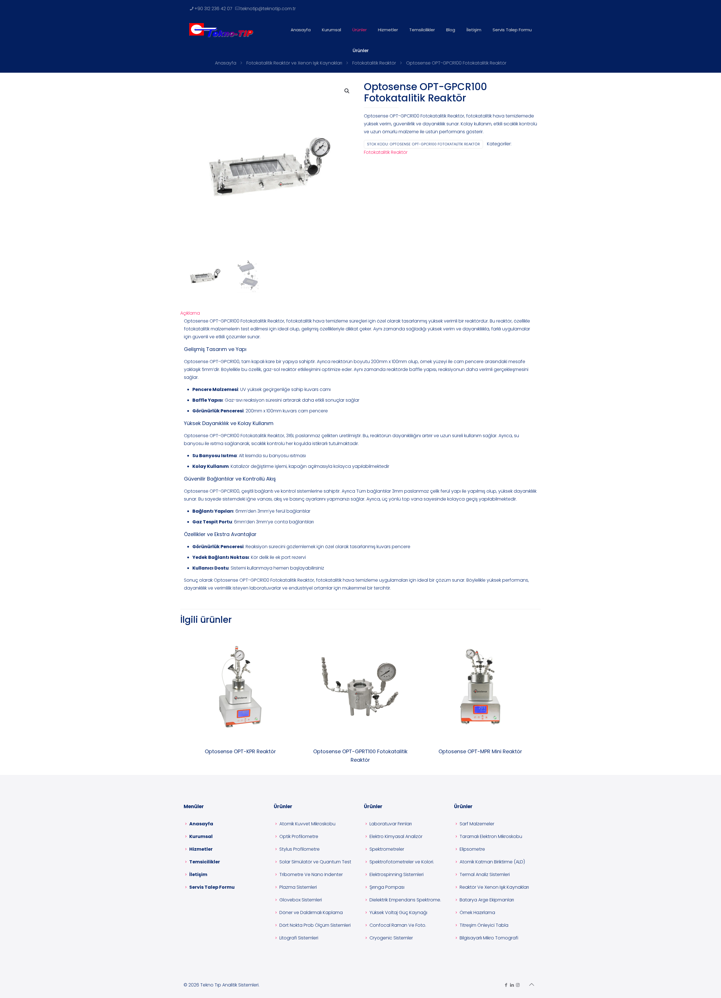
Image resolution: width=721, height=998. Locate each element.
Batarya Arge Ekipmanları (487, 900)
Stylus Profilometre (299, 849)
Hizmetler (201, 849)
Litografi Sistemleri (298, 938)
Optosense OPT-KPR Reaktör (240, 751)
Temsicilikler (204, 862)
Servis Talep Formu (212, 887)
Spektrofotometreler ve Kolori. (402, 862)
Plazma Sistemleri (298, 887)
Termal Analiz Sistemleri (485, 874)
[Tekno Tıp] (221, 30)
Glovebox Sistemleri (300, 900)
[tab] (360, 313)
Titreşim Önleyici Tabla (484, 925)
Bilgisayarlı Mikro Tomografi (489, 938)
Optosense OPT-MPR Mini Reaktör (480, 751)
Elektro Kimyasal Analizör (396, 836)
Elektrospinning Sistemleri (397, 874)
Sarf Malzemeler (477, 824)
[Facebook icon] (506, 985)
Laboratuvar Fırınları (391, 824)
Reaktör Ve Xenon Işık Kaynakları (494, 887)
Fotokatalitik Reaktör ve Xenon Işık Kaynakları (294, 63)
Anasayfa (225, 63)
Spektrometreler (387, 849)
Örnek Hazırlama (477, 912)
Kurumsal (201, 836)
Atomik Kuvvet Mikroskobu (307, 824)
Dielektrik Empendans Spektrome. (405, 900)
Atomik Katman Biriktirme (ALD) (492, 862)
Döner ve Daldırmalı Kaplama (311, 912)
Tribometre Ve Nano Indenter (311, 874)
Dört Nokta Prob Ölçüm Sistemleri (315, 925)
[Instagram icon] (518, 985)
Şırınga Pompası (387, 887)
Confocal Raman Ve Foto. (398, 925)
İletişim (198, 874)
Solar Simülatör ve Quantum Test (315, 862)
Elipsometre (472, 849)
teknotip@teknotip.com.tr (268, 8)
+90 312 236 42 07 (213, 8)
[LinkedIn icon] (512, 985)
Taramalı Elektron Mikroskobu (491, 836)
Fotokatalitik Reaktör (374, 63)
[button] (347, 91)
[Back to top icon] (531, 984)
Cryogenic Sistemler (391, 938)
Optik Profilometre (298, 836)
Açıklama (190, 313)
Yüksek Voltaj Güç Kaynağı (398, 912)
